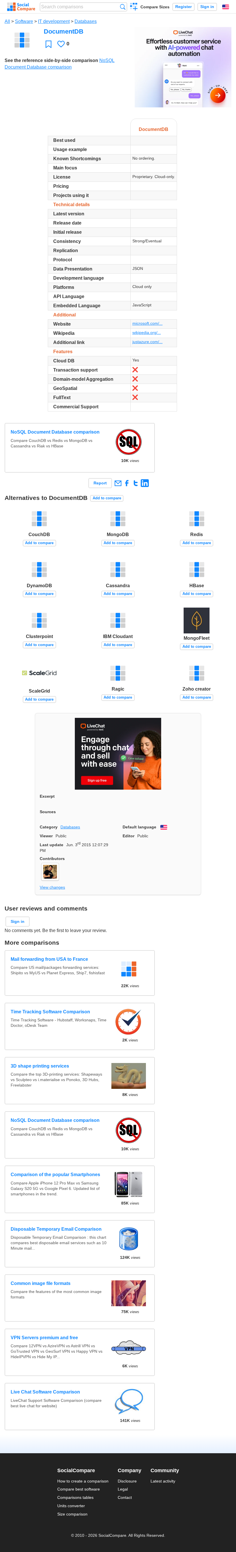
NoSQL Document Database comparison (55, 432)
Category (49, 827)
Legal (123, 1489)
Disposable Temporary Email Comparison (56, 1229)
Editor (128, 836)
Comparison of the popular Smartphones (55, 1174)
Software (24, 21)
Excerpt (47, 796)
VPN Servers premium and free (44, 1337)
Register (183, 7)
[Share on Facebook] (127, 483)
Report (100, 483)
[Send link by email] (118, 483)
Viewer (46, 836)
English (225, 7)
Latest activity (163, 1481)
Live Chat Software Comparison (45, 1391)
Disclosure (127, 1481)
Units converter (71, 1505)
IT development (54, 21)
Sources (48, 811)
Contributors (52, 858)
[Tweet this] (136, 483)
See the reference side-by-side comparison (51, 60)
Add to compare (107, 498)
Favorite (48, 44)
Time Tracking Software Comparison (50, 1011)
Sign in (207, 7)
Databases (86, 21)
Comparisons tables (75, 1497)
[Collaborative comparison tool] (21, 7)
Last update (51, 844)
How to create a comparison (83, 1481)
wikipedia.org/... (146, 332)
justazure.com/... (147, 341)
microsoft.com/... (147, 323)
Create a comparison (134, 7)
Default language (139, 827)
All (7, 21)
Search (122, 6)
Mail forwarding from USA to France (49, 959)
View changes (52, 887)
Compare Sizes (155, 7)
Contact (125, 1497)
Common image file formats (41, 1283)
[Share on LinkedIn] (145, 483)
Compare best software (78, 1489)
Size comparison (72, 1514)
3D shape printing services (40, 1066)
